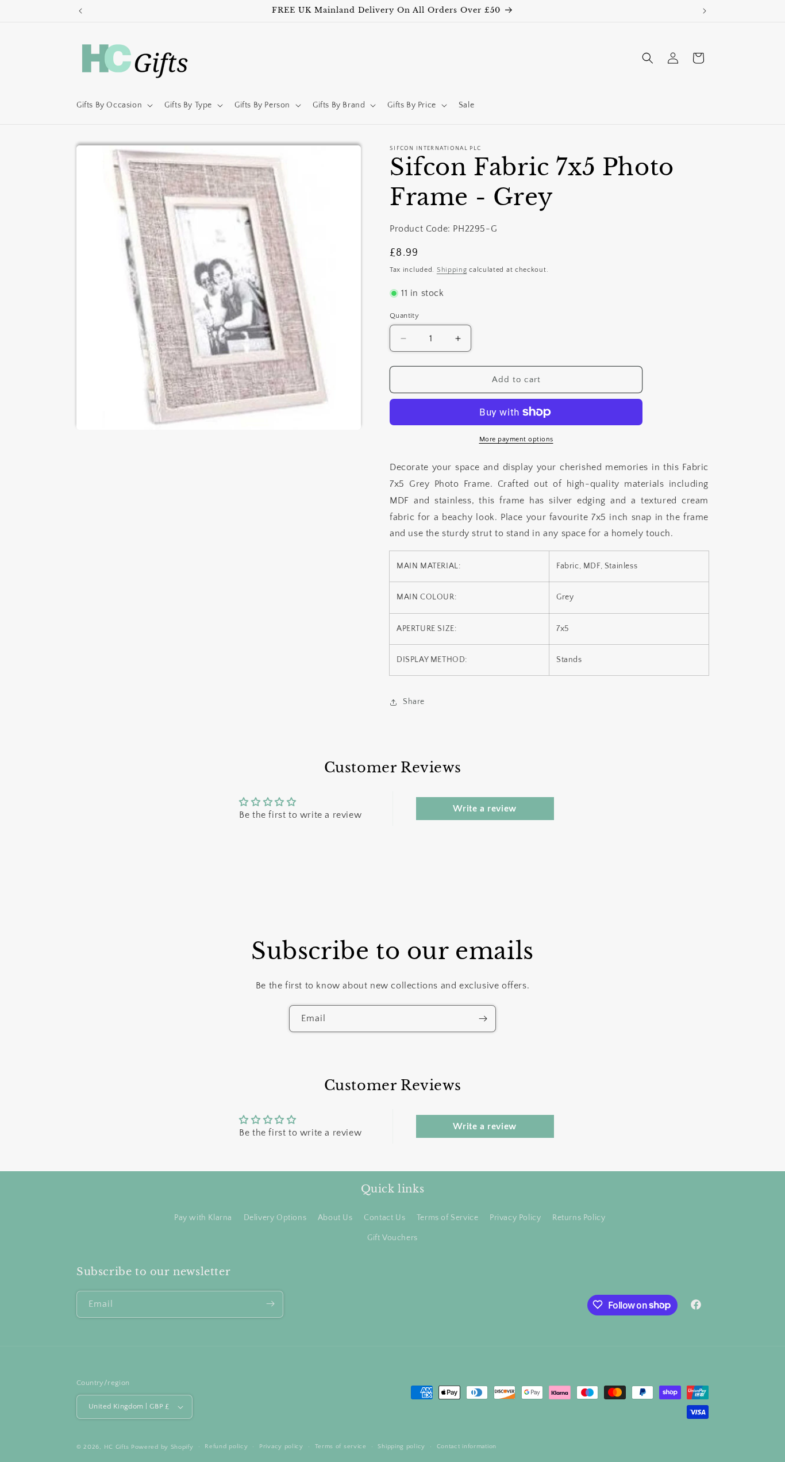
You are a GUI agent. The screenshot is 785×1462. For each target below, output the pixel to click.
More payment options (516, 439)
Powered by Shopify (162, 1447)
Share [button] (414, 701)
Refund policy (226, 1446)
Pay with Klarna (203, 1217)
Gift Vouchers (392, 1237)
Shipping (452, 270)
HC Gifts (116, 1447)
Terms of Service (448, 1217)
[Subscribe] (482, 1018)
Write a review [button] (484, 808)
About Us (335, 1217)
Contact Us (384, 1217)
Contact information (467, 1446)
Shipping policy (401, 1446)
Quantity (404, 315)
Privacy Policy (515, 1217)
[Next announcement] (704, 11)
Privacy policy (281, 1446)
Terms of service (341, 1446)
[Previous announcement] (80, 11)
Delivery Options (275, 1217)
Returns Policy (578, 1217)
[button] (113, 105)
